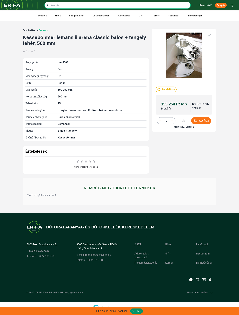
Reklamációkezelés (145, 262)
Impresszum (203, 253)
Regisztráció (205, 5)
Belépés (221, 5)
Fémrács (43, 30)
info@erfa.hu (42, 251)
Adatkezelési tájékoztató (141, 255)
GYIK (141, 15)
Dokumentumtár (101, 15)
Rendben (136, 311)
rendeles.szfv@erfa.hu (98, 254)
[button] (166, 89)
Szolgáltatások (76, 15)
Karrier (169, 262)
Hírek (168, 244)
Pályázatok (173, 15)
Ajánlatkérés (124, 15)
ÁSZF (137, 244)
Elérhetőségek (195, 15)
